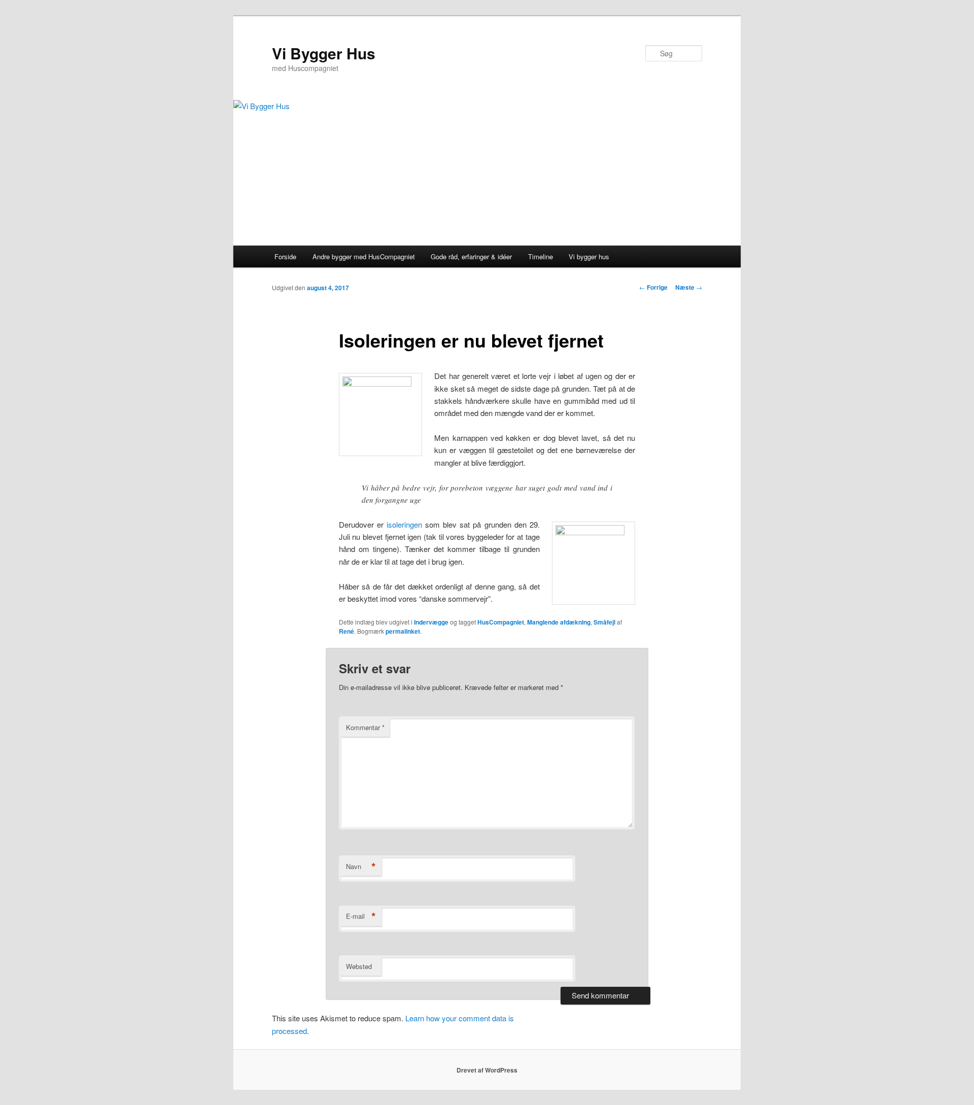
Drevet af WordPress (487, 1070)
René (346, 631)
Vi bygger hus (589, 256)
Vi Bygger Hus (323, 53)
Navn (361, 866)
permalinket (403, 631)
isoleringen (406, 524)
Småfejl (604, 622)
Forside (285, 256)
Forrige (653, 287)
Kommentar (365, 727)
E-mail (361, 916)
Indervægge (431, 622)
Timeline (540, 256)
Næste (688, 287)
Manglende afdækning (558, 622)
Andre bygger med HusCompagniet (363, 256)
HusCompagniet (500, 622)
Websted (359, 966)
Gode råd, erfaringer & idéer (471, 256)
